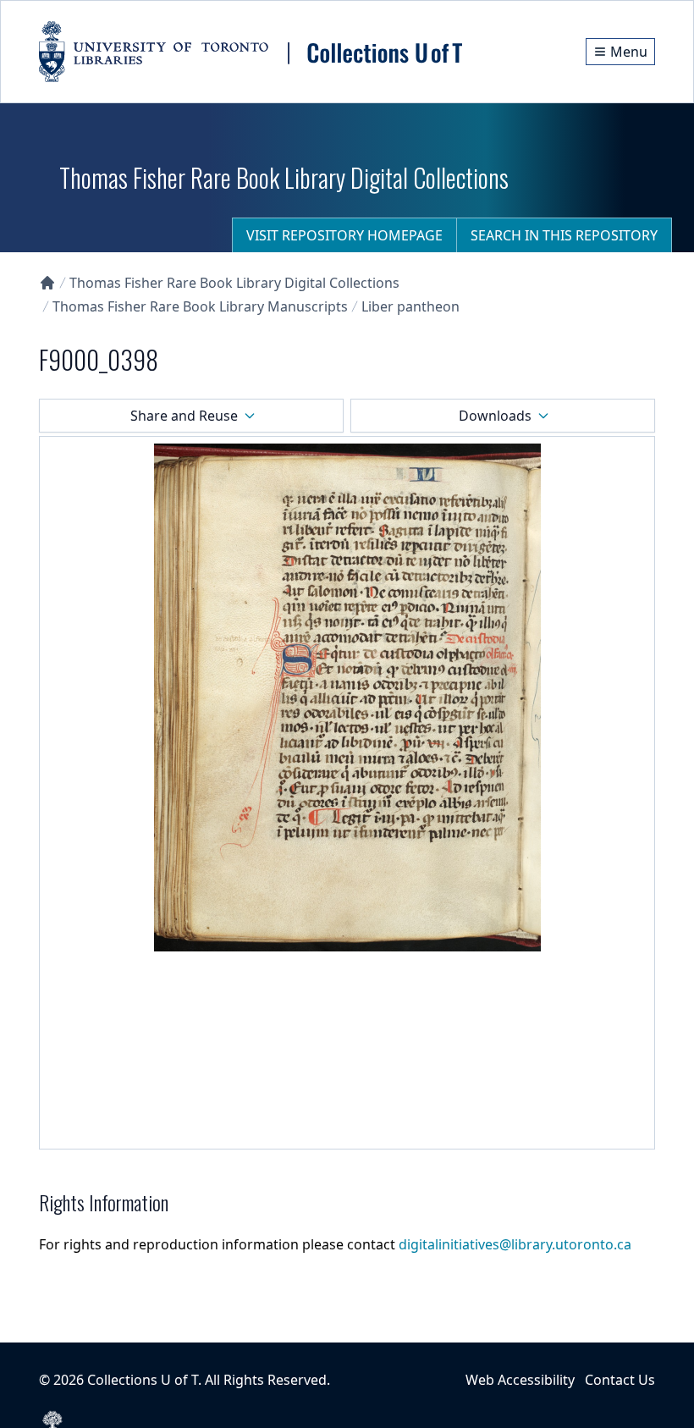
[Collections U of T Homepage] (47, 282)
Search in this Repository (564, 235)
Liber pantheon (410, 306)
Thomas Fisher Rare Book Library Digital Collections (234, 282)
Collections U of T (142, 1379)
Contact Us (620, 1379)
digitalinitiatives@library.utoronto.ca (515, 1244)
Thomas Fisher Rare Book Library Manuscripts (200, 306)
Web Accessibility (520, 1379)
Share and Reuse (184, 415)
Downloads (495, 415)
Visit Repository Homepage (344, 235)
